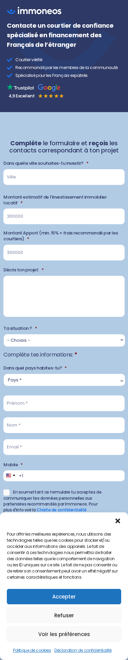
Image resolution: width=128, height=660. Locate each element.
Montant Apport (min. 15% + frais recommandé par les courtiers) (60, 236)
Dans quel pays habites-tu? (35, 368)
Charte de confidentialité (62, 510)
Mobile (13, 465)
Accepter (64, 596)
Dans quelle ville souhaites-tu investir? (46, 163)
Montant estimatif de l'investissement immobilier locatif (54, 200)
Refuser (64, 615)
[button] (117, 520)
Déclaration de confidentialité (83, 650)
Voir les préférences (64, 634)
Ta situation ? (20, 329)
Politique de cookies (32, 650)
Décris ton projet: (23, 270)
